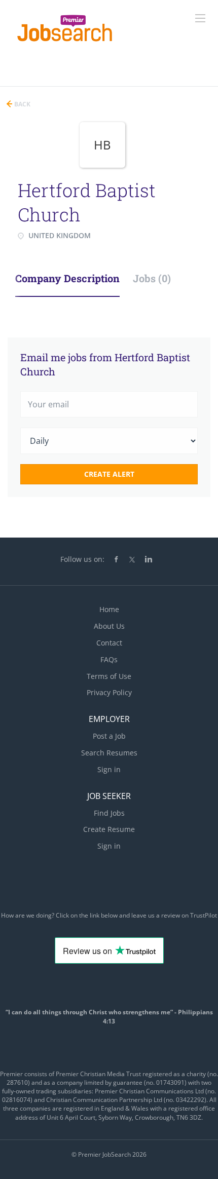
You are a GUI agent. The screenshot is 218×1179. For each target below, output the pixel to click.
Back (21, 104)
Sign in (109, 769)
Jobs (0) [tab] (152, 278)
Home (109, 609)
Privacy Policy (109, 692)
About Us (109, 626)
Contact (109, 643)
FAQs (109, 659)
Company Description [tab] (67, 278)
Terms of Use (109, 676)
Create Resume (109, 829)
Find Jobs (109, 813)
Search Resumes (109, 752)
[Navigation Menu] (200, 18)
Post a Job (109, 736)
